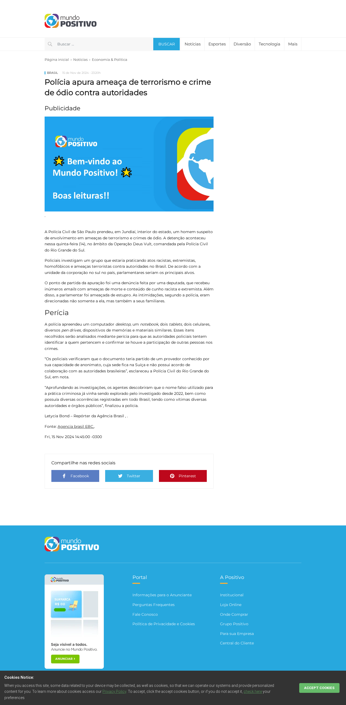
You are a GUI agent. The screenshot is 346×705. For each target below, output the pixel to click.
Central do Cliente (237, 643)
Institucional (232, 595)
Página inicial (57, 59)
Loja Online (230, 604)
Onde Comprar (234, 614)
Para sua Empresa (237, 633)
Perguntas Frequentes (153, 604)
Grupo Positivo (234, 623)
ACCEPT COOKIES (319, 688)
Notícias (80, 59)
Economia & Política (109, 59)
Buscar (166, 44)
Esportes (217, 44)
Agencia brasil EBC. (76, 426)
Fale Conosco (145, 614)
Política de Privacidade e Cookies (163, 623)
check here (253, 691)
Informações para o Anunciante (162, 595)
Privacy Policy (114, 691)
